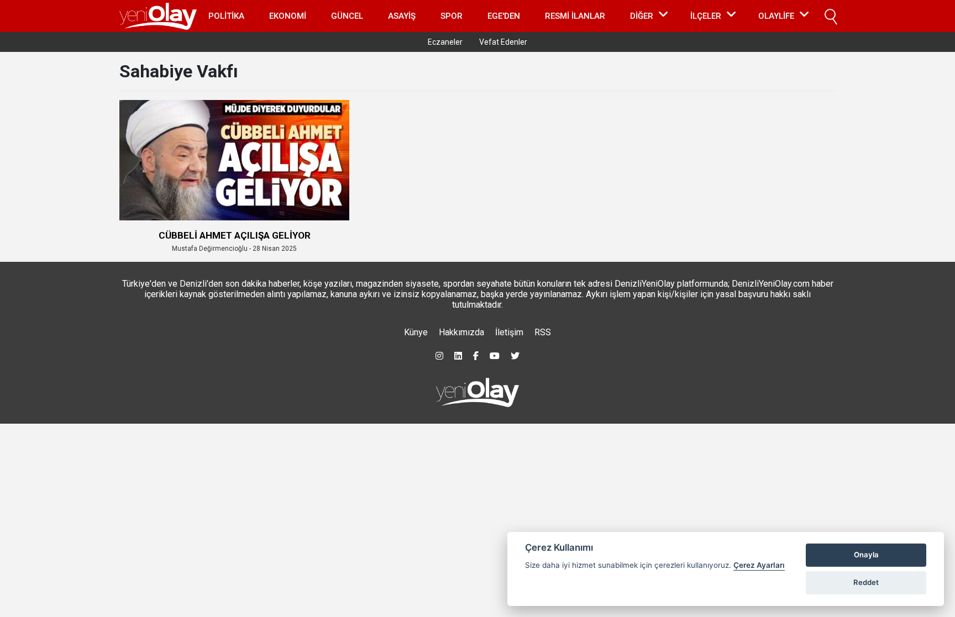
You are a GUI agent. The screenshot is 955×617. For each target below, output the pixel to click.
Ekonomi (287, 16)
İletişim (509, 332)
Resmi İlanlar (575, 16)
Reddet (866, 582)
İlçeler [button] (705, 16)
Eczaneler (445, 42)
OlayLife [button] (776, 16)
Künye (416, 332)
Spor (451, 16)
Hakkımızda (461, 332)
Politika (226, 16)
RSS (542, 332)
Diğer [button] (641, 16)
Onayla (866, 554)
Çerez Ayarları (759, 565)
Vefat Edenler (503, 42)
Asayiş (402, 16)
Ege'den (503, 16)
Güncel (347, 16)
